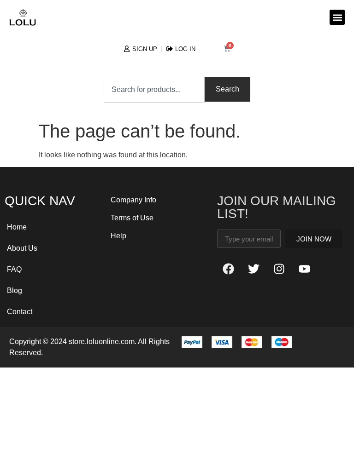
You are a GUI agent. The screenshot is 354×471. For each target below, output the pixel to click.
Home (17, 227)
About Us (22, 248)
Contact (19, 312)
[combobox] (154, 90)
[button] (337, 17)
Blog (14, 290)
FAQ (14, 269)
